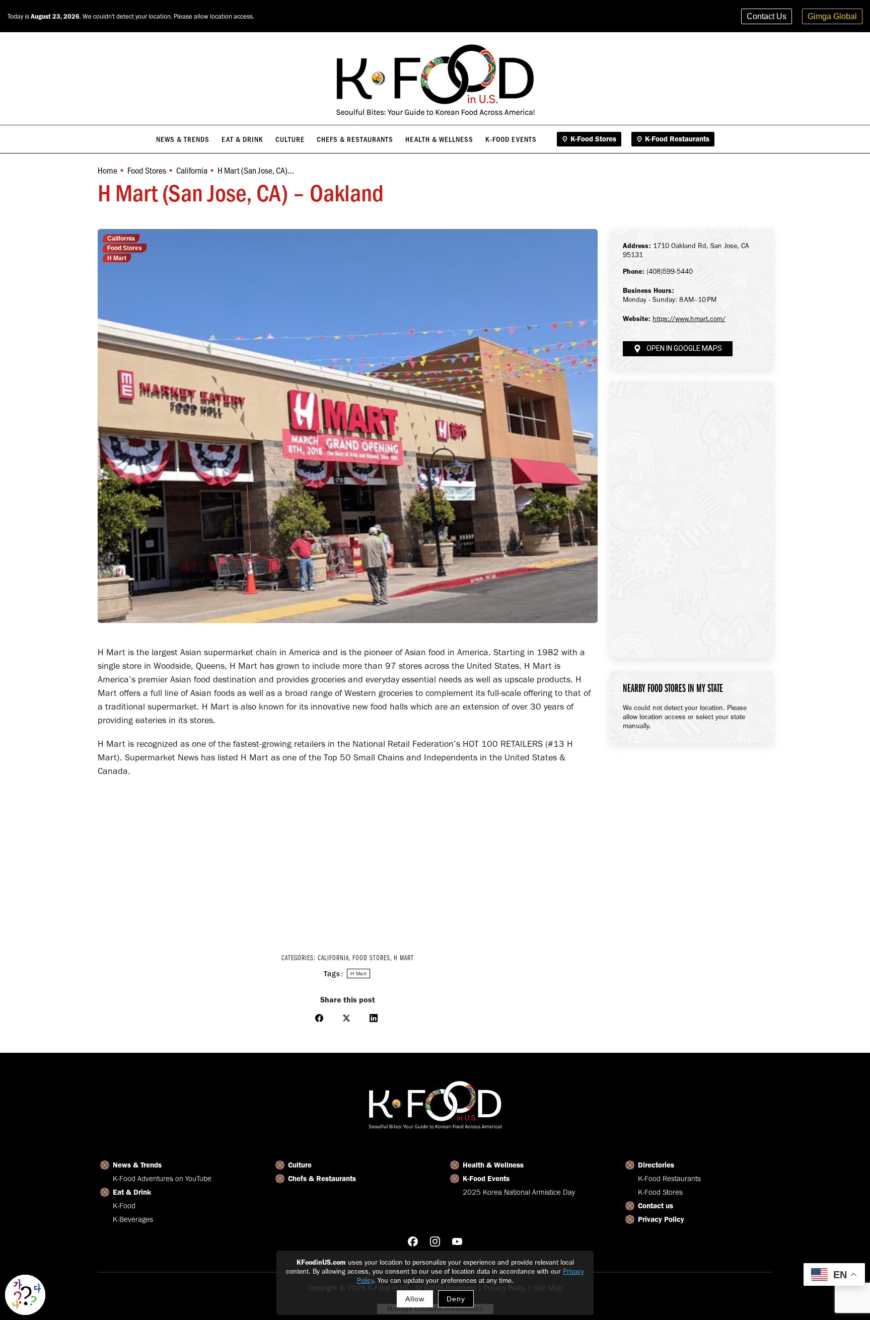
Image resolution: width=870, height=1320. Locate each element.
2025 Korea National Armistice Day (519, 1192)
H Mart (116, 258)
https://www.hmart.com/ (689, 319)
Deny (456, 1299)
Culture (300, 1165)
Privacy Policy (661, 1219)
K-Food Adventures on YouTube (162, 1178)
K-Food (124, 1205)
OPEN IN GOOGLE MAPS (684, 348)
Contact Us (766, 16)
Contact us (655, 1205)
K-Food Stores (660, 1192)
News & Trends (137, 1165)
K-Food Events (486, 1178)
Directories (656, 1165)
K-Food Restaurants (669, 1178)
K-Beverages (133, 1219)
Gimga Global (832, 16)
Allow (414, 1299)
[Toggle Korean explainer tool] (25, 1295)
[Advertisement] (348, 858)
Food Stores (124, 248)
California (121, 238)
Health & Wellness (493, 1165)
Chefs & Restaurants (322, 1178)
